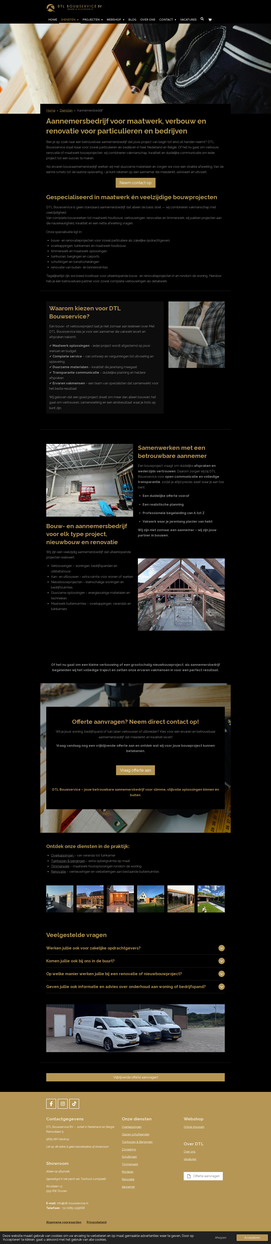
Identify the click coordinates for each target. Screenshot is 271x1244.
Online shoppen (194, 1126)
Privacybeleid (97, 1222)
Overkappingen (62, 855)
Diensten (66, 110)
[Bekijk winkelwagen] (210, 20)
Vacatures (190, 1159)
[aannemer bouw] (120, 899)
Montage (127, 1171)
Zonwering (129, 1149)
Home (50, 110)
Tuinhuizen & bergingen (68, 861)
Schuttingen (129, 1156)
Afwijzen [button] (220, 1237)
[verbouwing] (211, 899)
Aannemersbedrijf (90, 110)
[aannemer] (60, 899)
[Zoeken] (202, 19)
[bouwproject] (90, 899)
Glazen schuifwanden (135, 1134)
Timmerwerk (60, 866)
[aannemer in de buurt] (151, 899)
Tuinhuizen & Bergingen (137, 1142)
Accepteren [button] (252, 1237)
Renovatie (58, 872)
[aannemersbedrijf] (181, 899)
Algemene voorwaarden (63, 1222)
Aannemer (128, 1186)
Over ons (189, 1151)
